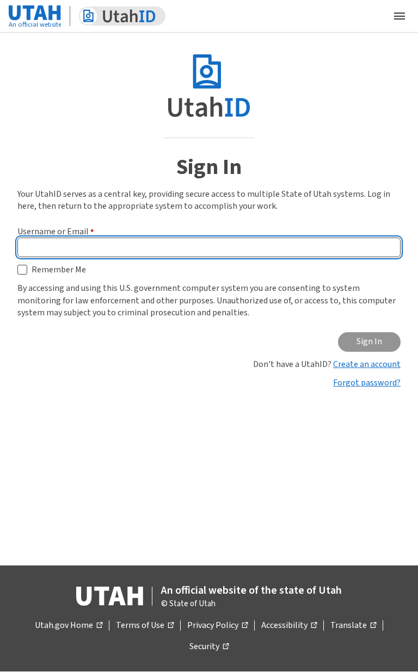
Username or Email (55, 232)
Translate (353, 626)
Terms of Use (145, 626)
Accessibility (289, 626)
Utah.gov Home (68, 626)
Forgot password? (367, 383)
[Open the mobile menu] (399, 16)
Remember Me (59, 270)
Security (209, 647)
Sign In (369, 341)
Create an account (367, 364)
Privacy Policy (217, 626)
